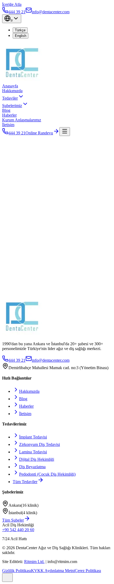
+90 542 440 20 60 (18, 529)
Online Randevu (39, 133)
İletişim (8, 124)
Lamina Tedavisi (33, 452)
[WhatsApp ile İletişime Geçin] (7, 577)
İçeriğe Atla (11, 4)
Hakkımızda (12, 90)
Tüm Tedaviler (25, 481)
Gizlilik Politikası (16, 570)
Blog (6, 110)
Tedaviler (10, 98)
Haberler (9, 115)
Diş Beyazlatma (32, 466)
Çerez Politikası (88, 570)
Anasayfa (10, 86)
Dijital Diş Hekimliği (36, 459)
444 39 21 (16, 133)
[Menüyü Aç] (64, 131)
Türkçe (20, 30)
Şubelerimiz (12, 105)
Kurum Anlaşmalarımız (21, 120)
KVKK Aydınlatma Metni (53, 570)
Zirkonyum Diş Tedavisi (39, 444)
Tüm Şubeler (13, 520)
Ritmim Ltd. (34, 561)
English (20, 36)
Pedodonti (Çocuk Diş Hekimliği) (47, 474)
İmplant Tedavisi (33, 437)
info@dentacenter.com (50, 360)
